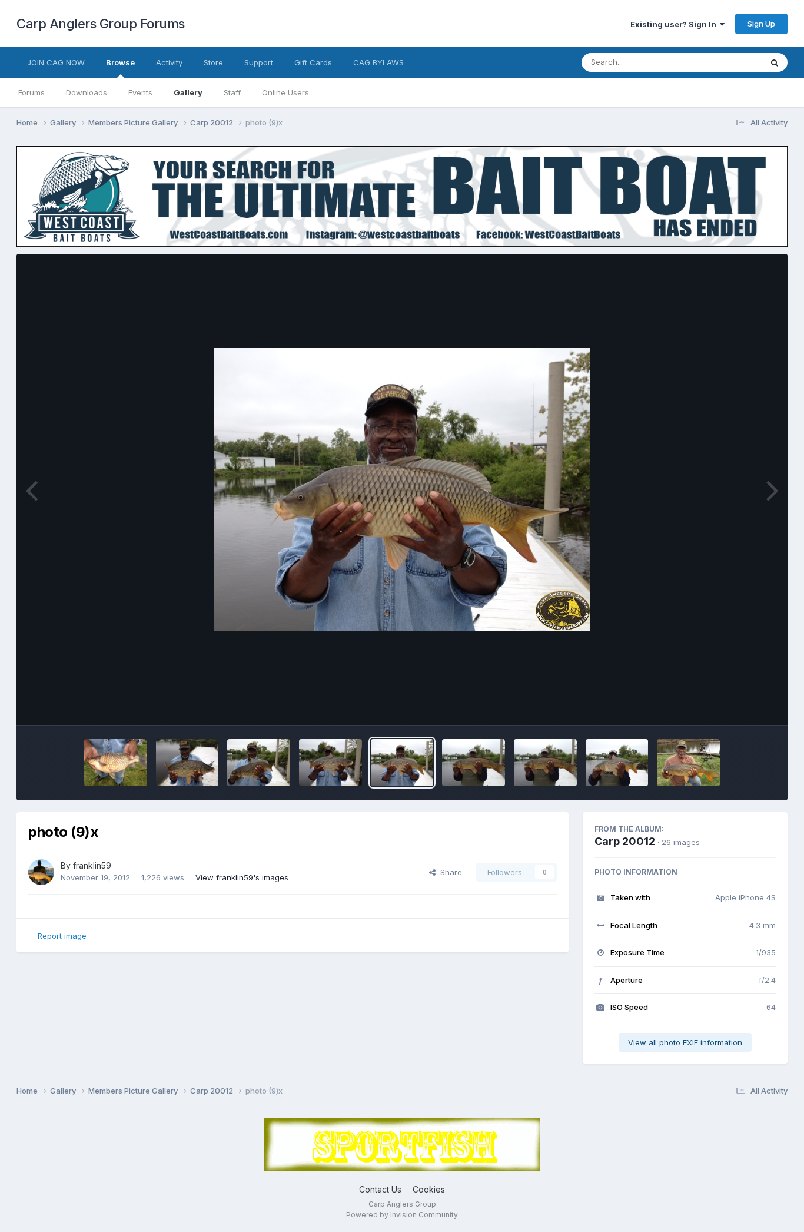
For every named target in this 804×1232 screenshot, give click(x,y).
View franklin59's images (241, 877)
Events (140, 92)
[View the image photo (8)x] (473, 762)
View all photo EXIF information (685, 1042)
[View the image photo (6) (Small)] (688, 762)
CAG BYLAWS (378, 62)
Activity (169, 62)
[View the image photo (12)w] (187, 762)
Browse (120, 62)
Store (213, 62)
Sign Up (761, 23)
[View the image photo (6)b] (617, 762)
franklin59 (92, 865)
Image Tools (738, 703)
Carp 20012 (624, 841)
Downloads (86, 92)
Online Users (285, 92)
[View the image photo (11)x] (258, 762)
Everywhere (725, 62)
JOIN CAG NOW (56, 62)
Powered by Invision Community (402, 1214)
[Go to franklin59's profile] (41, 872)
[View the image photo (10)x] (330, 762)
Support (258, 62)
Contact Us (380, 1189)
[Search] (775, 62)
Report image (62, 935)
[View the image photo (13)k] (115, 762)
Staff (232, 92)
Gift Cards (313, 62)
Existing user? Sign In (675, 24)
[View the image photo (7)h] (545, 762)
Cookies (429, 1189)
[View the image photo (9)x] (402, 762)
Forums (31, 92)
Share (449, 872)
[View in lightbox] (402, 489)
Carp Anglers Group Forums (100, 23)
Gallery (188, 92)
